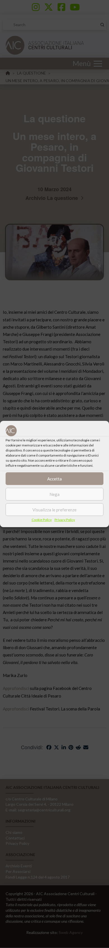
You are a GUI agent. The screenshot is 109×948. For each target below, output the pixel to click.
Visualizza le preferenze (54, 509)
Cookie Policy (42, 520)
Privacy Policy (64, 520)
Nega (54, 494)
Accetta (54, 478)
